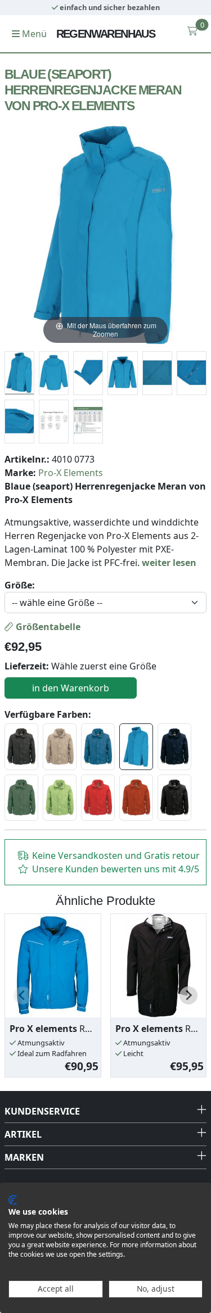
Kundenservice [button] (42, 1111)
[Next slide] (188, 995)
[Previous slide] (23, 995)
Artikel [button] (23, 1134)
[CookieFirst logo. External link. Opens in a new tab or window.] (12, 1200)
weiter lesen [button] (169, 562)
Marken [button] (24, 1157)
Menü (33, 34)
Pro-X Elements (70, 473)
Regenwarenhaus (105, 34)
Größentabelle (47, 627)
